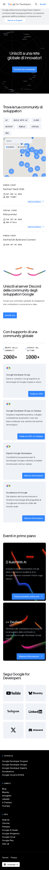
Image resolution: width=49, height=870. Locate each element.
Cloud (36, 120)
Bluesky (5, 792)
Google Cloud (8, 837)
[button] (27, 162)
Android (5, 820)
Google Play (8, 840)
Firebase (6, 827)
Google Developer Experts (14, 768)
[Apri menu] (4, 4)
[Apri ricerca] (36, 4)
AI (6, 120)
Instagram (6, 796)
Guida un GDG (36, 394)
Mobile (22, 127)
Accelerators (8, 771)
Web (7, 133)
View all (5, 844)
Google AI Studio (10, 830)
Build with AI (20, 120)
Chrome (6, 823)
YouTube (6, 806)
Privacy (14, 858)
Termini (5, 858)
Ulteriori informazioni (33, 475)
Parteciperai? (34, 201)
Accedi (43, 4)
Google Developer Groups (14, 764)
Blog (4, 789)
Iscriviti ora (10, 315)
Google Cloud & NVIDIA (13, 775)
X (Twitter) (7, 802)
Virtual (35, 127)
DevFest (9, 127)
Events (11, 147)
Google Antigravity (11, 833)
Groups (23, 147)
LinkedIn (6, 799)
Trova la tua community (24, 69)
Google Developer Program (15, 761)
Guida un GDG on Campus (31, 436)
